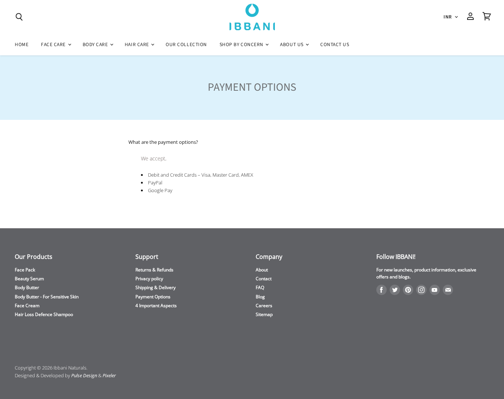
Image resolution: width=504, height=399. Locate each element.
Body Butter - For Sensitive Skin (47, 297)
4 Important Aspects (156, 305)
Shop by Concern (242, 44)
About (262, 270)
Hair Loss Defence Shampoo (44, 314)
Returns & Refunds (154, 270)
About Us (292, 44)
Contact (264, 278)
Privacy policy (149, 278)
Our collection (186, 44)
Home (21, 44)
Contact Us (334, 44)
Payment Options (152, 297)
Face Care (54, 44)
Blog (260, 297)
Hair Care (137, 44)
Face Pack (25, 270)
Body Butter (27, 287)
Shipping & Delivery (155, 287)
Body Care (96, 44)
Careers (264, 305)
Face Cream (27, 305)
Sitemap (264, 314)
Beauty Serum (29, 278)
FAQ (260, 287)
